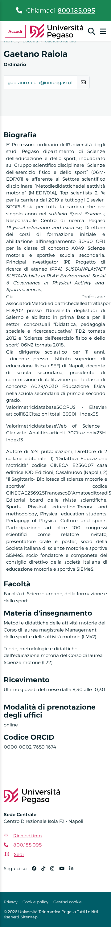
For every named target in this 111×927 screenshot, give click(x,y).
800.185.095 (76, 10)
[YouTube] (64, 871)
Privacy (11, 901)
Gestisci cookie (67, 901)
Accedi (15, 31)
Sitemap (29, 916)
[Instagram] (54, 871)
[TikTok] (45, 871)
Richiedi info (27, 836)
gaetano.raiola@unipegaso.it (40, 82)
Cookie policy (35, 901)
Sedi (19, 854)
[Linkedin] (73, 871)
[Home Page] (57, 31)
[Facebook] (36, 871)
